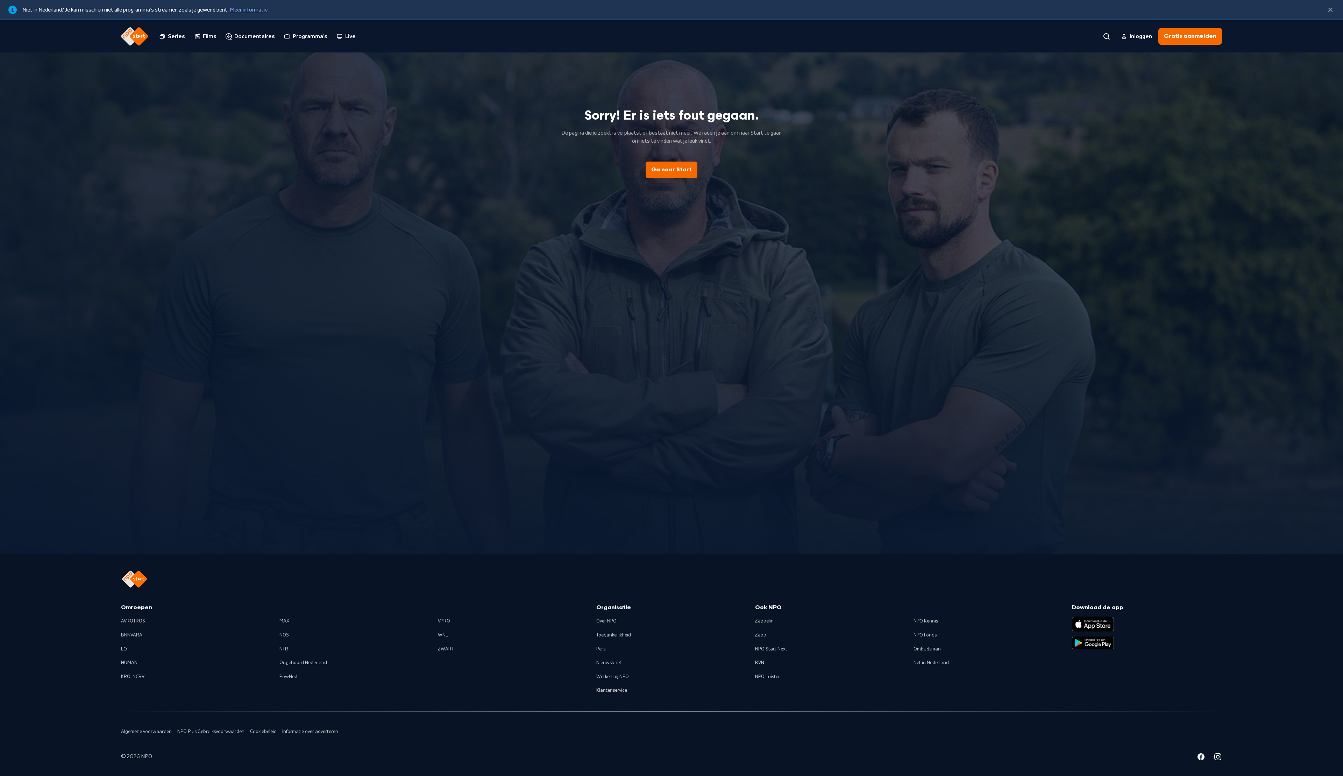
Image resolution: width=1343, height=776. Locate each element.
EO (124, 649)
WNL (443, 635)
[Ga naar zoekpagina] (1107, 36)
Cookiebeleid (263, 731)
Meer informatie (249, 10)
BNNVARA (131, 635)
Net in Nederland (931, 662)
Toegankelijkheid (613, 635)
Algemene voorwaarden (146, 731)
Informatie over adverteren (310, 731)
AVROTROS (133, 621)
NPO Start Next (771, 649)
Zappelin (764, 621)
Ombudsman (927, 649)
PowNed (288, 676)
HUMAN (129, 662)
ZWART (446, 649)
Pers (600, 649)
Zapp (760, 635)
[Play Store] (1093, 643)
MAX (284, 621)
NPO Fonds (925, 635)
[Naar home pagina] (134, 36)
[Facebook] (1201, 758)
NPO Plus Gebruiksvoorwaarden (210, 731)
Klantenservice (611, 690)
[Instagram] (1218, 758)
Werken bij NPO (612, 676)
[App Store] (1093, 624)
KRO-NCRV (132, 676)
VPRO (444, 621)
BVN (759, 662)
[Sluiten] (1330, 10)
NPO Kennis (926, 621)
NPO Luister (767, 676)
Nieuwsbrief (608, 662)
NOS (284, 635)
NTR (283, 649)
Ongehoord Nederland (303, 662)
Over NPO (606, 621)
